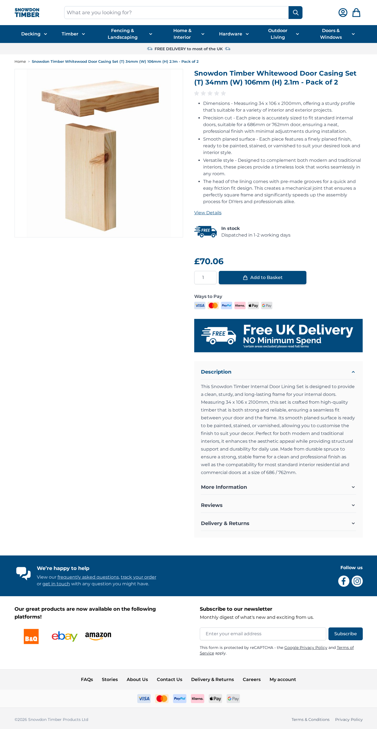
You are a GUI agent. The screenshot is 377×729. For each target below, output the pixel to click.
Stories (110, 679)
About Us (137, 679)
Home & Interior (182, 34)
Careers (252, 679)
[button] (278, 93)
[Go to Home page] (27, 13)
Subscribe (345, 633)
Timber (70, 34)
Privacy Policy (349, 719)
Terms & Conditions (311, 719)
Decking (30, 34)
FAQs (87, 679)
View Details (208, 212)
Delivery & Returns (212, 679)
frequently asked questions (88, 577)
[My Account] (343, 12)
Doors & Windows (331, 34)
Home (20, 61)
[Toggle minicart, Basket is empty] (356, 12)
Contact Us (169, 679)
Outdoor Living (277, 34)
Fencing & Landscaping (123, 34)
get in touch (56, 583)
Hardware (230, 34)
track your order (138, 577)
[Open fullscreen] (99, 153)
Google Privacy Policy (305, 647)
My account (283, 679)
